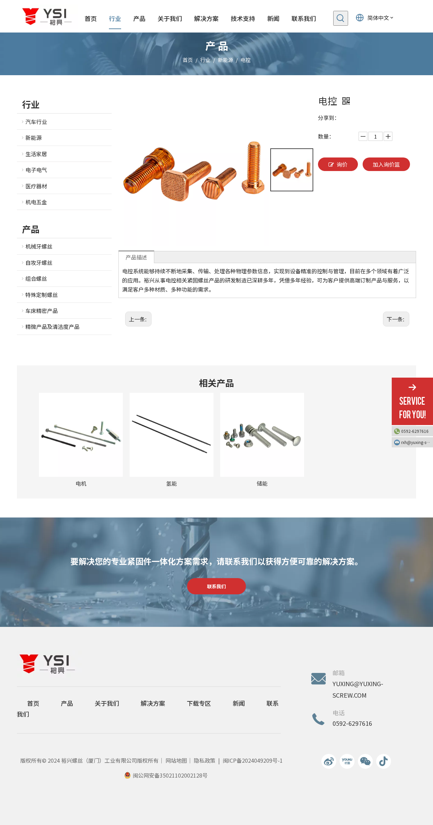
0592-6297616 (415, 431)
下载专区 (199, 703)
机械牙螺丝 (38, 246)
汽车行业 (36, 122)
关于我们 (107, 703)
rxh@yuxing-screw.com (417, 442)
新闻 (239, 703)
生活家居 (36, 154)
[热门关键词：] (340, 18)
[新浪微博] (328, 761)
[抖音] (383, 761)
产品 (67, 703)
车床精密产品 (41, 310)
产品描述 (136, 257)
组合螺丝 (36, 278)
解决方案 (153, 703)
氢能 (171, 483)
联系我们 (216, 586)
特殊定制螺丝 (41, 295)
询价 (342, 164)
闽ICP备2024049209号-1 (253, 760)
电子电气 (36, 170)
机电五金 (36, 202)
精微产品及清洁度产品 (52, 326)
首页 (33, 703)
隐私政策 (204, 760)
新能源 (33, 137)
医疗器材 (36, 186)
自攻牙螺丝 (38, 262)
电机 (80, 483)
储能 (262, 483)
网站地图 (176, 760)
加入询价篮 (386, 164)
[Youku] (347, 761)
